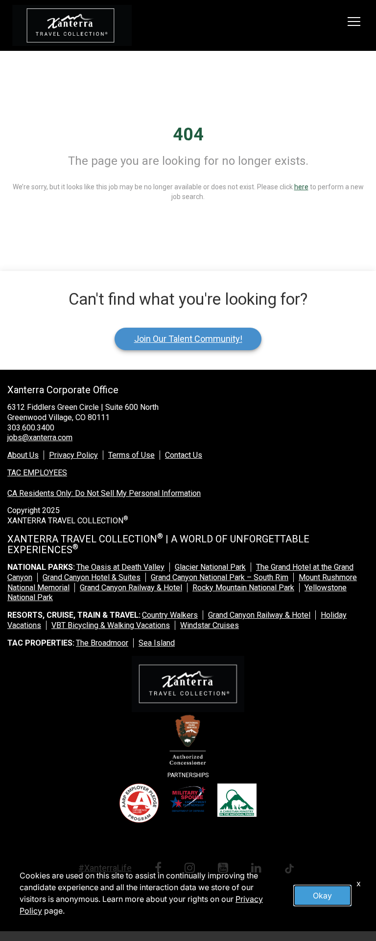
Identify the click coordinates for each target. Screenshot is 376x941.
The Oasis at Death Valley (120, 567)
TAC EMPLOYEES (37, 472)
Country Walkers (170, 615)
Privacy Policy (73, 455)
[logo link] (72, 25)
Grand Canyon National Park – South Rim (219, 577)
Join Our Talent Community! (188, 339)
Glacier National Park (210, 567)
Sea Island (157, 643)
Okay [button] (322, 895)
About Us (23, 455)
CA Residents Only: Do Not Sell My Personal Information (104, 493)
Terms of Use (131, 455)
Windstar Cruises (209, 625)
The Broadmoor (102, 643)
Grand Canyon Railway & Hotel (131, 587)
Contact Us (183, 455)
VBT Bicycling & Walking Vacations (110, 625)
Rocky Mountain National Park (243, 587)
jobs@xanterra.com (39, 437)
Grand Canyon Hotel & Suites (92, 577)
